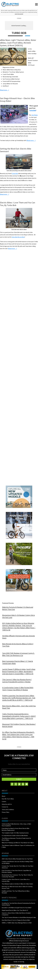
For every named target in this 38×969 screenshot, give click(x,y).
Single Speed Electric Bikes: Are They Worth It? (15, 910)
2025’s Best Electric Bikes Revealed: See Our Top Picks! (17, 859)
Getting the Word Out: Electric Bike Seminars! (15, 150)
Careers (4, 801)
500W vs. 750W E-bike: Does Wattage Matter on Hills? (17, 923)
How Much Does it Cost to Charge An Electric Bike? (16, 920)
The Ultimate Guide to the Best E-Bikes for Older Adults (17, 884)
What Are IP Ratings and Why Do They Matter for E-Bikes (18, 842)
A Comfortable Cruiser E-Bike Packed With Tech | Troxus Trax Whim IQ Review (17, 688)
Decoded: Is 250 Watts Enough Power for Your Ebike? (16, 907)
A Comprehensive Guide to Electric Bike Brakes (15, 835)
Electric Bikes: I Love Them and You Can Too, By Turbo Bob (17, 204)
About (3, 796)
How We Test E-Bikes (8, 799)
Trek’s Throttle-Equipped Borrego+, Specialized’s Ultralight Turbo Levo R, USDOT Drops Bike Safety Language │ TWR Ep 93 (19, 716)
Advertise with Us (7, 804)
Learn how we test (19, 14)
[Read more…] (4, 90)
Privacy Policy (5, 812)
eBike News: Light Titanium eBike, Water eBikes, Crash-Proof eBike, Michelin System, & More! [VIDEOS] (18, 43)
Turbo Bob (32, 110)
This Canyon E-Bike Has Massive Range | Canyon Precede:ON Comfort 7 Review (17, 680)
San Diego (35, 115)
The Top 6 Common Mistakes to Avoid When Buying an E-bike (19, 917)
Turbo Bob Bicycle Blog (18, 237)
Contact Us (5, 807)
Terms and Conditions (8, 809)
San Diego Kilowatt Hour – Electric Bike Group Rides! (17, 99)
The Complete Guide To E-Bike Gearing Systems (15, 833)
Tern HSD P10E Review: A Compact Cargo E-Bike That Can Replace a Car (18, 654)
